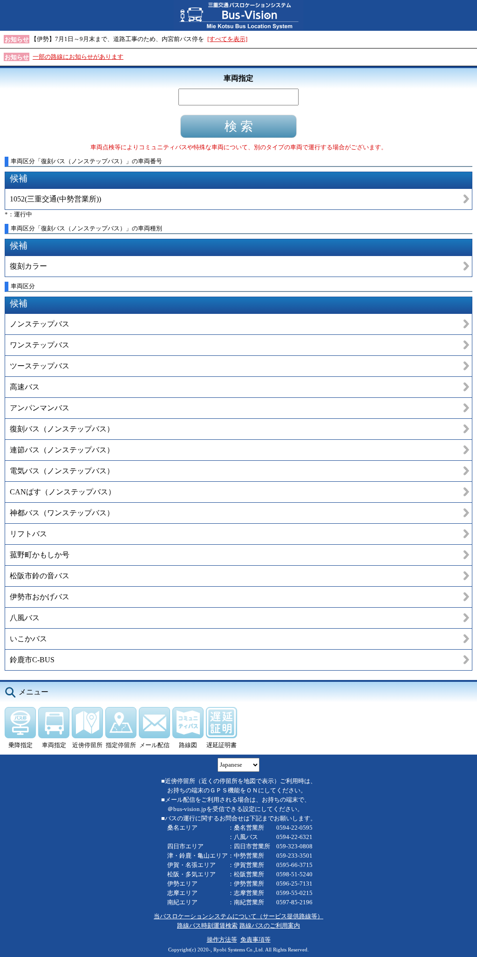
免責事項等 (255, 939)
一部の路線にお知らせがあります (78, 56)
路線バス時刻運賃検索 (207, 925)
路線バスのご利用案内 (269, 925)
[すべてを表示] (227, 38)
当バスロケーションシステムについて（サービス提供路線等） (238, 916)
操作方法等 (222, 939)
